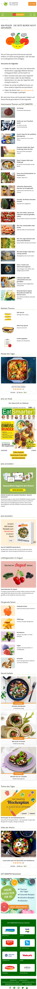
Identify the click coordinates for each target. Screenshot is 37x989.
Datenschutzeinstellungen (10, 982)
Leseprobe (4, 450)
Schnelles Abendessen (18, 706)
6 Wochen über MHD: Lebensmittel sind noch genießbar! (24, 279)
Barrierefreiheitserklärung (13, 984)
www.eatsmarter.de (26, 90)
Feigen (19, 645)
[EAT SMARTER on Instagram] (18, 987)
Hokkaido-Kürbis (22, 606)
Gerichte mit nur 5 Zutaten (18, 776)
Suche (30, 15)
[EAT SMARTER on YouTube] (27, 987)
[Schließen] (1, 3)
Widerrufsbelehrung (28, 982)
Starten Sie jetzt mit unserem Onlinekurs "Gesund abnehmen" (16, 496)
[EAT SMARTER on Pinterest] (14, 987)
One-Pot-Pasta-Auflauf (18, 387)
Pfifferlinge (20, 619)
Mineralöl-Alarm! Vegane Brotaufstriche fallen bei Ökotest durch (24, 293)
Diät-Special (20, 312)
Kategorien (28, 984)
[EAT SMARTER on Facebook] (10, 987)
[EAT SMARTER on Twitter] (23, 987)
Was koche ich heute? (18, 741)
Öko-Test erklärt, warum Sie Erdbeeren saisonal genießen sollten (26, 214)
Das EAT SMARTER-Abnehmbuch (10, 547)
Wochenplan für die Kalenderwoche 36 (13, 818)
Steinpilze (20, 658)
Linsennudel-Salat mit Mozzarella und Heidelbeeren (18, 860)
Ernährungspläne (22, 338)
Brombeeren (20, 632)
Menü (2, 15)
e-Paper (33, 450)
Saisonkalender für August (9, 589)
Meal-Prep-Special (22, 325)
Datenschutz (23, 980)
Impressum (13, 980)
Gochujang (20, 108)
